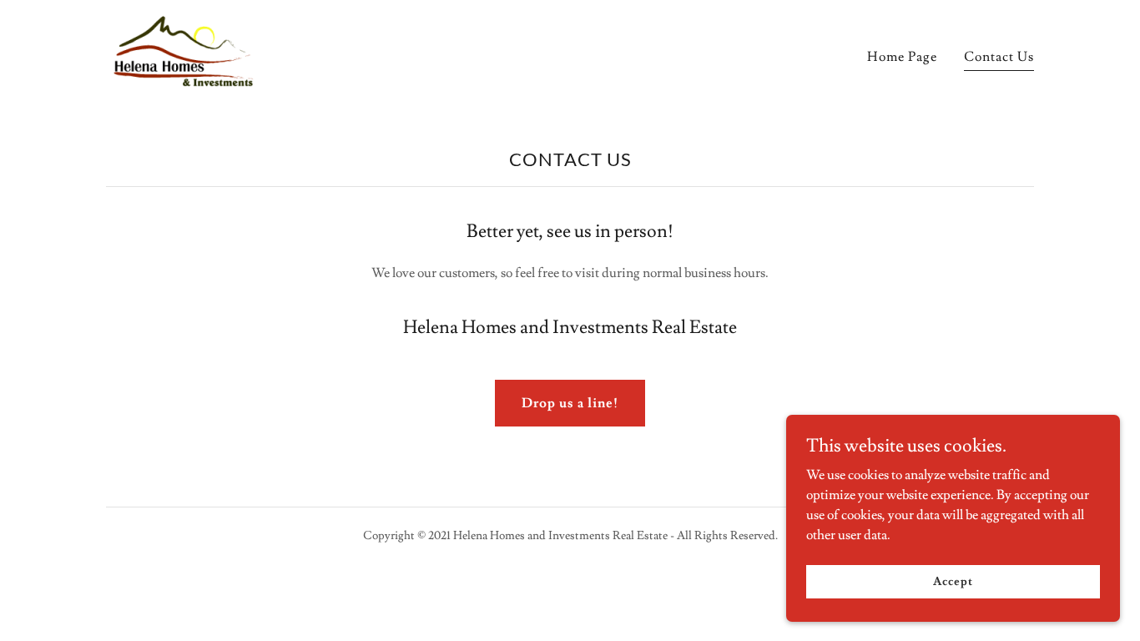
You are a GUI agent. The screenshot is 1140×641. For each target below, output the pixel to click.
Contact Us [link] (999, 56)
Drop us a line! (570, 403)
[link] (186, 53)
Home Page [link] (902, 56)
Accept (952, 580)
